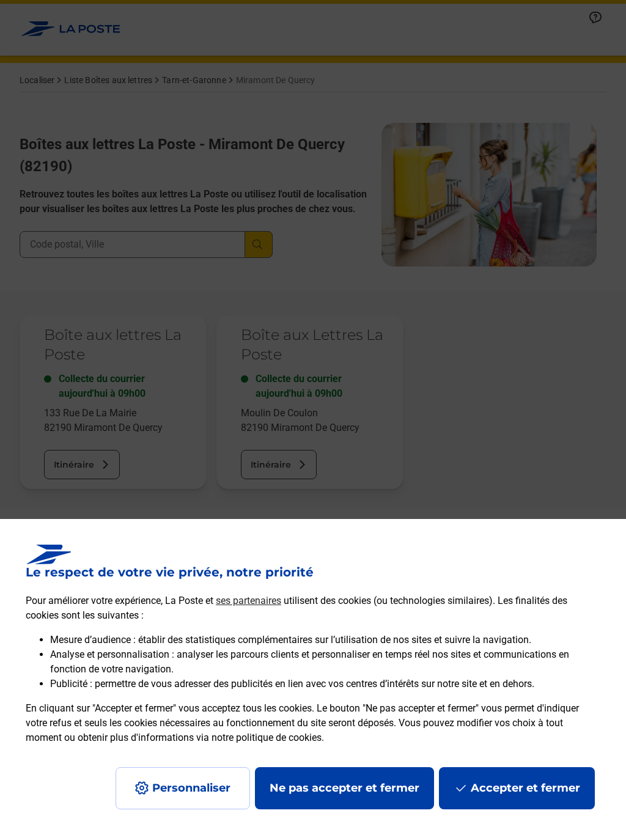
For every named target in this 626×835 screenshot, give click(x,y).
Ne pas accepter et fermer (344, 788)
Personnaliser (191, 788)
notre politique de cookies (267, 737)
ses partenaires (248, 600)
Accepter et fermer (525, 788)
